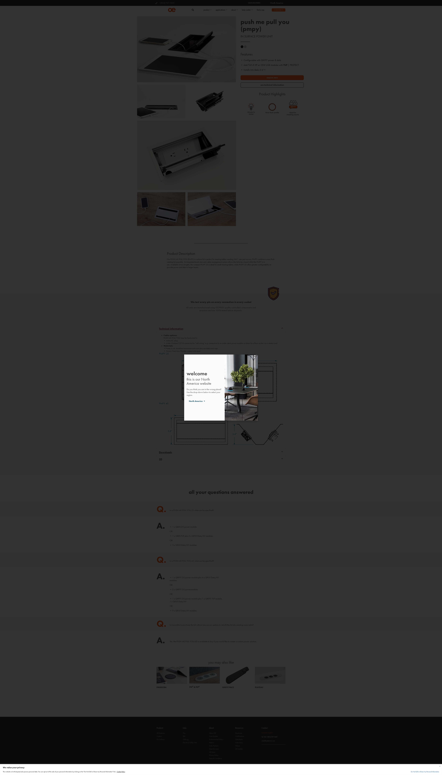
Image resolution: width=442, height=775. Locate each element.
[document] (221, 387)
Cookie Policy (121, 772)
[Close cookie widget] (439, 766)
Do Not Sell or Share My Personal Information (425, 772)
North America (196, 401)
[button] (254, 358)
